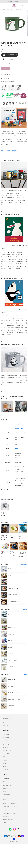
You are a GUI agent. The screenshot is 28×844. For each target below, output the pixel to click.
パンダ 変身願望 (9, 59)
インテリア (5, 769)
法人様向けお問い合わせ (8, 819)
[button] (1, 5)
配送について (6, 781)
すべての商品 (6, 734)
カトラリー (5, 766)
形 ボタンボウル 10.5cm (22, 536)
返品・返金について (7, 785)
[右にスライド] (17, 38)
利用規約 (5, 822)
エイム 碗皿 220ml (12, 553)
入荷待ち (5, 68)
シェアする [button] (5, 489)
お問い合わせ (6, 816)
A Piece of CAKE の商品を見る (9, 151)
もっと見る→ (24, 564)
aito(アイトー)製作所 (15, 841)
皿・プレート (6, 744)
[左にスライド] (10, 38)
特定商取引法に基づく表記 (9, 813)
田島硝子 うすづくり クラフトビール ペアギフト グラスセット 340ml (5, 535)
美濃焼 (16, 448)
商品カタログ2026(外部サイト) (10, 803)
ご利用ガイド (6, 778)
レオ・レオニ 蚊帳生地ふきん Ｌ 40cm (5, 554)
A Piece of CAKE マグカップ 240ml (4, 512)
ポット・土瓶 (6, 753)
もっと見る (24, 522)
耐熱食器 (5, 760)
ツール (4, 763)
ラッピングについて (7, 791)
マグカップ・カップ (19, 432)
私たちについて (6, 722)
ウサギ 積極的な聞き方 (11, 54)
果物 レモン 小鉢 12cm (13, 534)
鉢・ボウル (5, 747)
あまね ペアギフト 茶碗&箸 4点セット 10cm (22, 554)
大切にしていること (7, 725)
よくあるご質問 (6, 794)
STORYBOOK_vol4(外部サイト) (10, 806)
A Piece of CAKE (19, 428)
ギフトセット (6, 737)
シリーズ (5, 740)
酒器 (4, 756)
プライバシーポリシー (8, 810)
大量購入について (7, 788)
